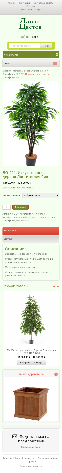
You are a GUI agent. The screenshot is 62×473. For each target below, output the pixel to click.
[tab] (30, 231)
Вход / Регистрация (31, 9)
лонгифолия (22, 220)
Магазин (17, 70)
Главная (11, 2)
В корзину (20, 207)
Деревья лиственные (35, 70)
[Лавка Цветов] (31, 23)
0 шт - (32, 36)
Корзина (31, 6)
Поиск (46, 45)
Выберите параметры (31, 362)
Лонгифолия (8, 74)
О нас (18, 458)
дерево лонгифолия (20, 217)
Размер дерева (11, 195)
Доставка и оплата (44, 2)
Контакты (24, 2)
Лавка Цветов (34, 466)
